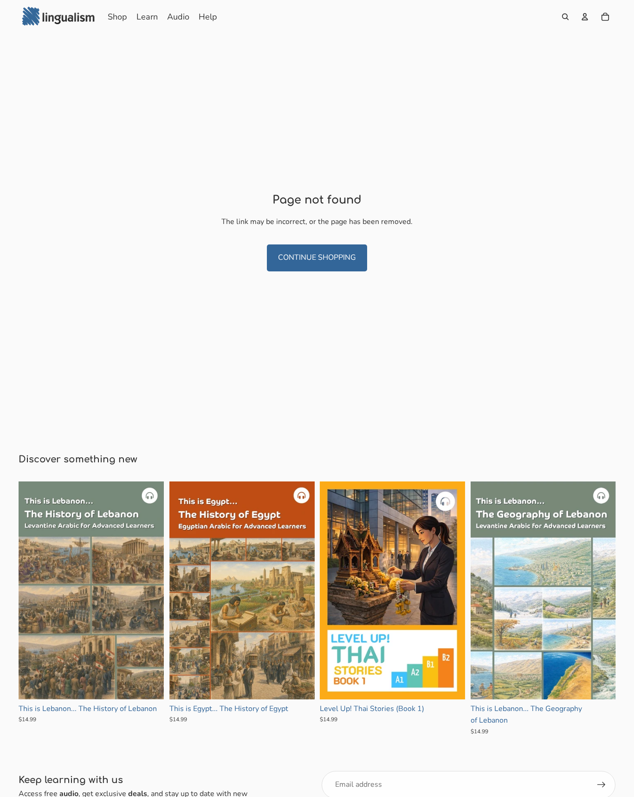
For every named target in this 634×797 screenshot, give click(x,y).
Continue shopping (317, 257)
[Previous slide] (32, 590)
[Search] (565, 17)
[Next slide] (150, 590)
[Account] (585, 17)
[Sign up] (601, 785)
